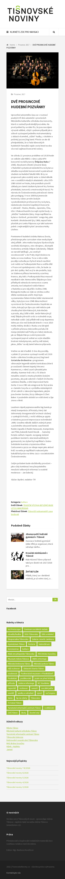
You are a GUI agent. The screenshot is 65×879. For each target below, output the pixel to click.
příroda (11, 683)
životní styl (34, 712)
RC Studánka (43, 683)
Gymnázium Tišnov (16, 644)
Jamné (9, 749)
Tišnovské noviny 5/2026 (17, 777)
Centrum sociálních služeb (36, 629)
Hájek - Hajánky (13, 746)
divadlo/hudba (14, 634)
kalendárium (44, 644)
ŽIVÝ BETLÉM (32, 571)
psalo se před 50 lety (44, 678)
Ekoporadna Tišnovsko (18, 639)
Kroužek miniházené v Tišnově (36, 554)
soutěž (11, 693)
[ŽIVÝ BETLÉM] (17, 574)
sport (39, 693)
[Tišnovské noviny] (30, 22)
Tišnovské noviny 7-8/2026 (18, 768)
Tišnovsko (35, 698)
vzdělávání (49, 707)
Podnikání (12, 678)
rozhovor (24, 688)
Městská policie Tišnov (44, 663)
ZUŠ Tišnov (13, 712)
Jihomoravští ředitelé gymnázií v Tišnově (36, 535)
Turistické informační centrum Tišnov (24, 707)
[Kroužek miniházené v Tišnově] (17, 556)
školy (23, 712)
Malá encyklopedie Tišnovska (21, 653)
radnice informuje (26, 683)
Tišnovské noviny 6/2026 (17, 772)
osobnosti (12, 673)
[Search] (53, 32)
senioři (34, 688)
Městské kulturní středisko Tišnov (21, 731)
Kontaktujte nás (13, 872)
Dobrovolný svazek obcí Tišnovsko (22, 740)
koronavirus (13, 649)
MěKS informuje (39, 658)
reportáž (12, 688)
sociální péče (47, 688)
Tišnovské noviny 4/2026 (17, 782)
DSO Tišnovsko (31, 634)
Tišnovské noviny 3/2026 (17, 787)
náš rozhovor (14, 668)
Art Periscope (14, 629)
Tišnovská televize (14, 737)
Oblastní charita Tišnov (33, 668)
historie (31, 644)
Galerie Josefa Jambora (43, 639)
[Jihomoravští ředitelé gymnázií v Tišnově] (17, 537)
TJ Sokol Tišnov (15, 702)
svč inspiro (50, 693)
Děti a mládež (48, 634)
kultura (24, 502)
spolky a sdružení (25, 693)
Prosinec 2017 (19, 94)
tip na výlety (21, 698)
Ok (55, 599)
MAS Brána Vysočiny (47, 653)
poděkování (25, 678)
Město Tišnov (12, 727)
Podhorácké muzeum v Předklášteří (37, 673)
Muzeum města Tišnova (18, 658)
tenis (10, 698)
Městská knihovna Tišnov (19, 663)
